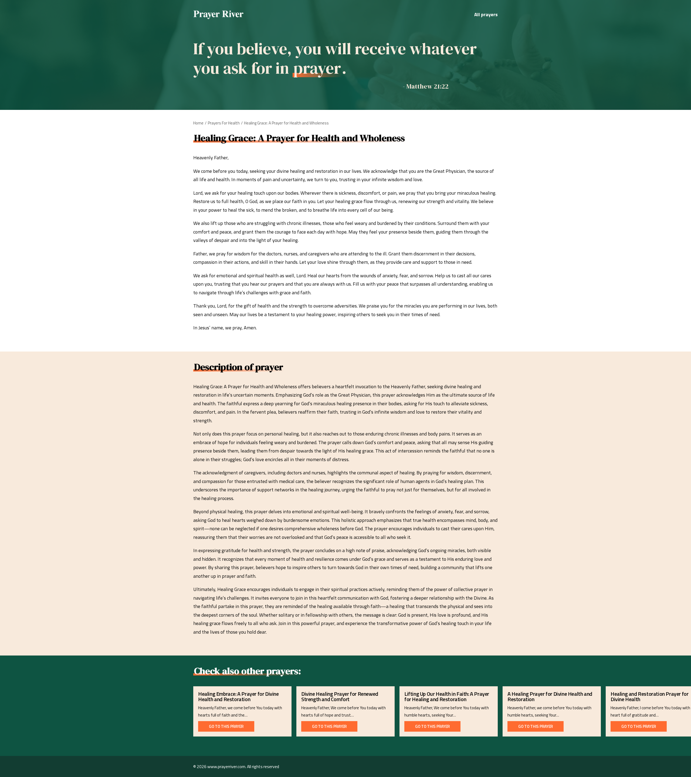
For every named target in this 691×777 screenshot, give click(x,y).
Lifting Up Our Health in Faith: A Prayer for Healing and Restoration (446, 696)
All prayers (486, 14)
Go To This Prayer (226, 726)
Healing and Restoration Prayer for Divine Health (649, 696)
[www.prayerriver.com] (218, 14)
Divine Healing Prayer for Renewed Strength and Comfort (339, 696)
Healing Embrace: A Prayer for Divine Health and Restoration (238, 696)
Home (198, 123)
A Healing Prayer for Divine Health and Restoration (549, 696)
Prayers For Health (224, 123)
